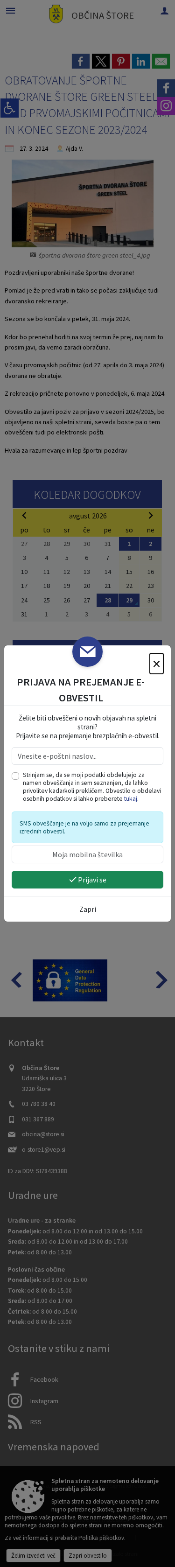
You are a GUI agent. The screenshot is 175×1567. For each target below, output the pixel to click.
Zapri (87, 909)
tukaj (130, 799)
